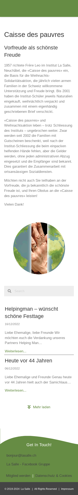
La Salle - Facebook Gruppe (28, 464)
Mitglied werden (18, 476)
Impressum (67, 488)
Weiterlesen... (15, 351)
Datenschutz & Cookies (53, 476)
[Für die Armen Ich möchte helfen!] (39, 248)
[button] (39, 407)
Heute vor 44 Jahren (28, 360)
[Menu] (67, 8)
